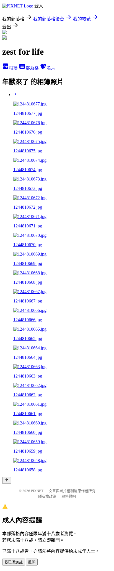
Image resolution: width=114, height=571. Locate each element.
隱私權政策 (47, 496)
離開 (31, 562)
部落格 (32, 68)
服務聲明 (68, 496)
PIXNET (37, 491)
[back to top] (6, 480)
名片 (50, 68)
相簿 (14, 68)
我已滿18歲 (13, 562)
